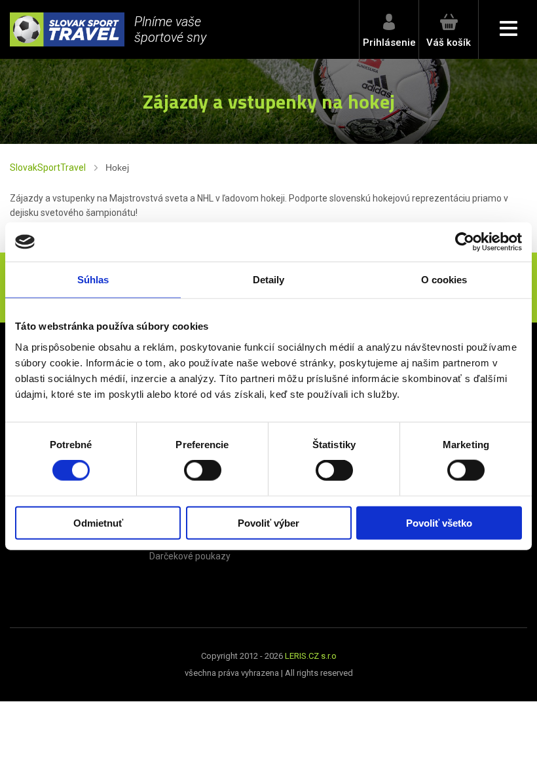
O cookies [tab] (444, 279)
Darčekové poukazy (190, 556)
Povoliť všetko (439, 522)
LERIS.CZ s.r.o (311, 656)
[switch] (202, 470)
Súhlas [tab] (93, 279)
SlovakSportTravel (48, 167)
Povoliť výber (268, 522)
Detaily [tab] (269, 279)
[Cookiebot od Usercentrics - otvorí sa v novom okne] (464, 242)
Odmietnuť (98, 522)
